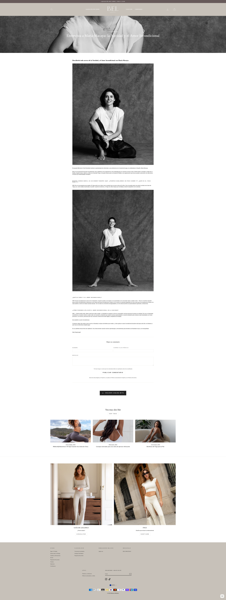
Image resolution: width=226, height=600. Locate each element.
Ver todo (113, 413)
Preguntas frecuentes (79, 555)
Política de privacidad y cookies (88, 575)
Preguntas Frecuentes (54, 559)
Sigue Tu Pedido (53, 551)
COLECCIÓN (129, 9)
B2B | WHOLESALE (127, 551)
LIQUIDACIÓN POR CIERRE (92, 9)
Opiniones (52, 563)
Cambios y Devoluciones (55, 555)
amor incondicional (80, 300)
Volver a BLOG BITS (114, 393)
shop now (145, 534)
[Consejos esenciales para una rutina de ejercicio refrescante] (113, 431)
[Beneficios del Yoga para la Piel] (155, 431)
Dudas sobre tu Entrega (55, 553)
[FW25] (145, 494)
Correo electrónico (121, 347)
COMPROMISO (138, 9)
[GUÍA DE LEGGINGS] (81, 494)
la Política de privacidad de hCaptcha (118, 377)
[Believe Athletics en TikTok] (109, 579)
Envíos (51, 557)
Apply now (101, 551)
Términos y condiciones (87, 573)
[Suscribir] (130, 574)
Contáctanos (53, 566)
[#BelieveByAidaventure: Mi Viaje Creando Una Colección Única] (70, 431)
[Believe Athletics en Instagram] (106, 579)
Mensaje (75, 355)
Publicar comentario (113, 372)
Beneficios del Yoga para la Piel (155, 446)
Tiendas (52, 561)
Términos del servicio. (132, 377)
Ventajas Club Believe (79, 553)
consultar (81, 534)
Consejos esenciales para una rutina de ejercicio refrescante (113, 446)
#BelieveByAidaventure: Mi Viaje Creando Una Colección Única (70, 446)
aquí (89, 325)
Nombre (75, 347)
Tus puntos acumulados (79, 551)
